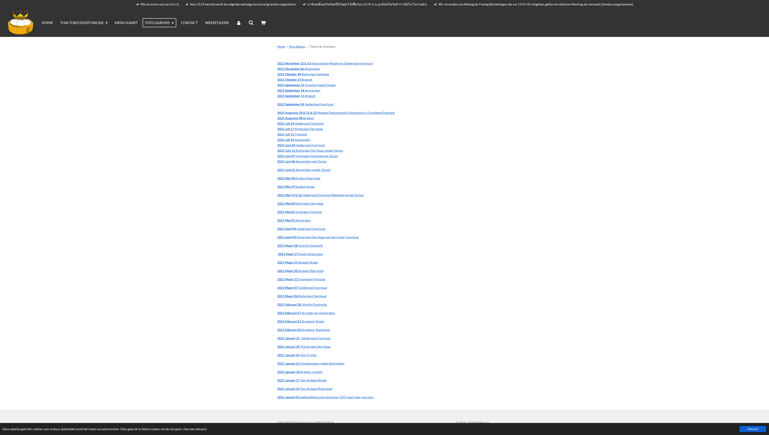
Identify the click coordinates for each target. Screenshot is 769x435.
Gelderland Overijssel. (304, 338)
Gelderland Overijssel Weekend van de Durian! (333, 195)
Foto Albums (297, 46)
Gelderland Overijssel (305, 104)
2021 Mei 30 (286, 178)
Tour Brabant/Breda (302, 380)
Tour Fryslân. (297, 355)
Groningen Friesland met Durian (307, 156)
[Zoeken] (251, 22)
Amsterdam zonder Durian (303, 170)
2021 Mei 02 (286, 212)
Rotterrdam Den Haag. (304, 346)
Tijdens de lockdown (322, 46)
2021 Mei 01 (286, 220)
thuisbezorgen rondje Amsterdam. (311, 363)
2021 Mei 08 (286, 203)
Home (281, 46)
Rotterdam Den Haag (300, 129)
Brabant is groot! (300, 372)
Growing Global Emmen (306, 85)
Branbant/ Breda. (300, 321)
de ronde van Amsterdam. (306, 313)
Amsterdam (293, 140)
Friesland (292, 134)
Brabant (296, 96)
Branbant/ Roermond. (303, 330)
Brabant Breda (305, 186)
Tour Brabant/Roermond (304, 388)
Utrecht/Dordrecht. (302, 304)
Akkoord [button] (752, 429)
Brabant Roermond (307, 178)
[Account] (239, 22)
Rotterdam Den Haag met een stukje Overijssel (318, 237)
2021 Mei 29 (286, 186)
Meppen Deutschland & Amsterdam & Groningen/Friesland (336, 112)
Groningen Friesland (308, 212)
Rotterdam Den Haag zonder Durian (310, 150)
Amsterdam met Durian (302, 161)
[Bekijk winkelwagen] (263, 22)
